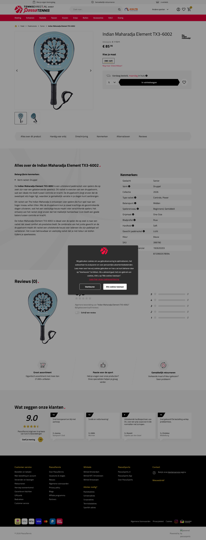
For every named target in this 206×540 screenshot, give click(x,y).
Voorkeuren (90, 286)
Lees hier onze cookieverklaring (104, 279)
